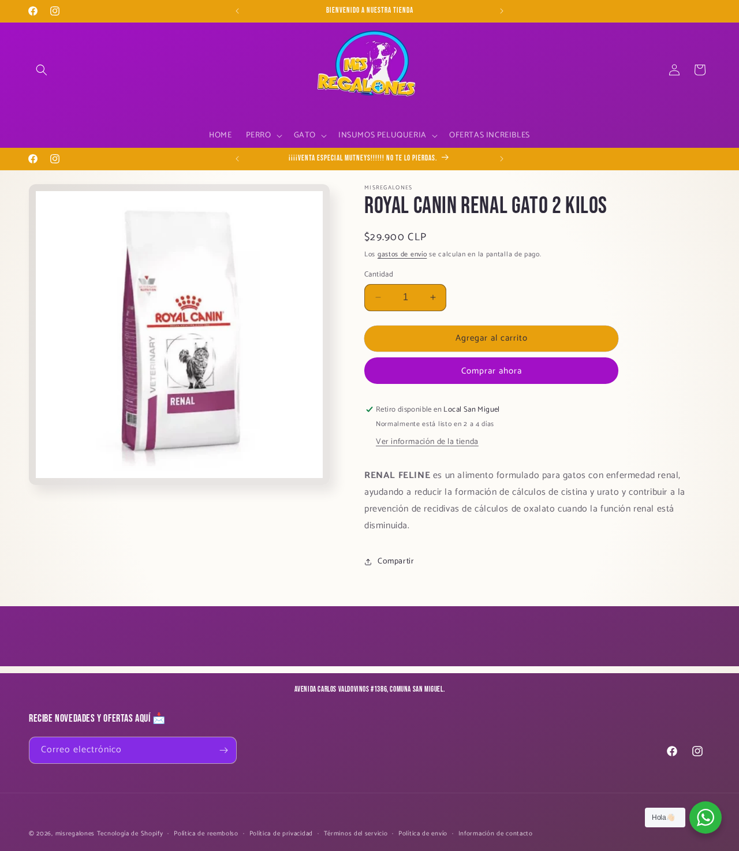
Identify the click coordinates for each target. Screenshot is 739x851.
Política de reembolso (206, 833)
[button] (41, 70)
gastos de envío (402, 254)
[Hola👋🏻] (705, 817)
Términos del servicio (356, 833)
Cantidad (378, 275)
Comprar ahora (491, 371)
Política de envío (422, 833)
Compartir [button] (396, 561)
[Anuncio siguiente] (501, 11)
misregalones (75, 833)
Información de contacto (495, 833)
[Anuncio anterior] (237, 11)
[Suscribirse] (223, 750)
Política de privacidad (281, 833)
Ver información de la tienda (427, 442)
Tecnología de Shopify (130, 833)
